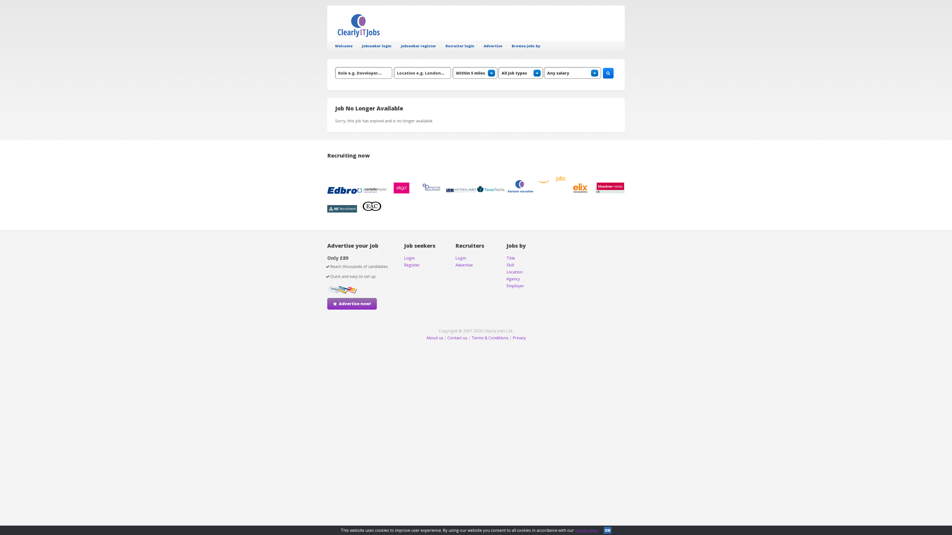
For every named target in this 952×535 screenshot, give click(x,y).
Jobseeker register (418, 46)
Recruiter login (460, 46)
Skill (510, 265)
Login (409, 258)
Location (514, 272)
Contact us (457, 338)
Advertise (493, 46)
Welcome (344, 46)
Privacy (519, 338)
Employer (515, 286)
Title (510, 258)
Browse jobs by (526, 46)
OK (608, 530)
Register (412, 265)
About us (435, 338)
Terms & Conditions (490, 338)
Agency (513, 279)
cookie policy (587, 530)
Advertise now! (355, 303)
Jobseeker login (376, 46)
